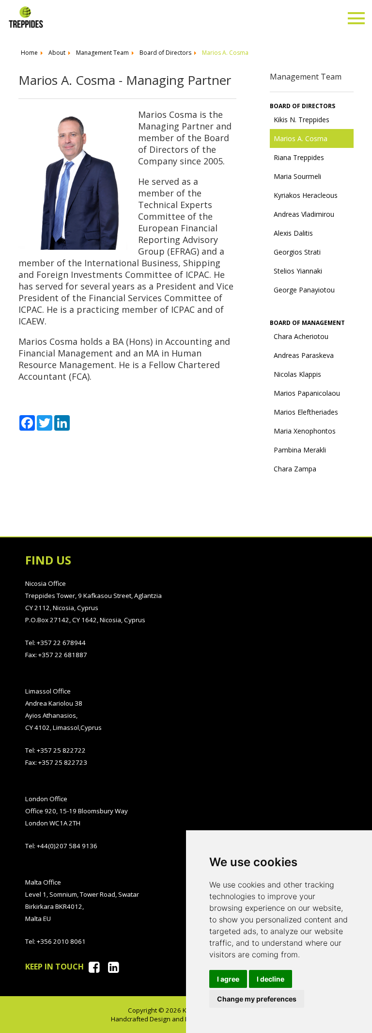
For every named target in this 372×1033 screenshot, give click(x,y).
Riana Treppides (299, 157)
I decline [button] (270, 979)
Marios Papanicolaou (307, 393)
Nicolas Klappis (297, 374)
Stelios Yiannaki (298, 270)
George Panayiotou (304, 289)
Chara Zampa (295, 468)
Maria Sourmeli (297, 176)
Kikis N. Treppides (301, 119)
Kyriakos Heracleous (306, 195)
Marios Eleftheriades (306, 412)
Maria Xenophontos (305, 431)
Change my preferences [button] (256, 999)
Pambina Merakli (300, 449)
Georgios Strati (297, 252)
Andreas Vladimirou (304, 214)
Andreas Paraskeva (304, 355)
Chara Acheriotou (301, 336)
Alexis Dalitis (293, 233)
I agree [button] (228, 979)
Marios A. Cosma (300, 138)
